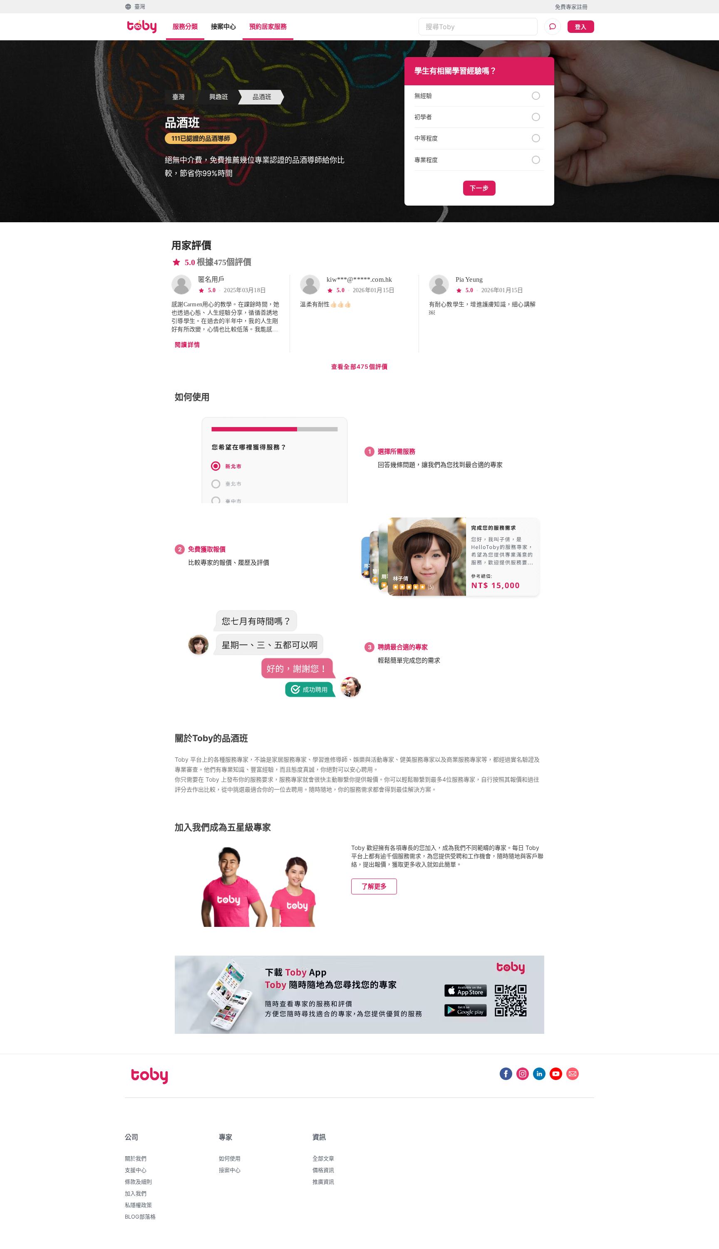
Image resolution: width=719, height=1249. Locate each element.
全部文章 (323, 1158)
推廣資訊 (323, 1181)
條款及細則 (138, 1181)
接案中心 (223, 26)
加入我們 (135, 1193)
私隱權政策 (138, 1205)
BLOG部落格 (140, 1216)
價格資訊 (323, 1170)
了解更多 (374, 886)
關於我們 (135, 1158)
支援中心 (135, 1170)
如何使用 (229, 1158)
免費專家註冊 (571, 6)
